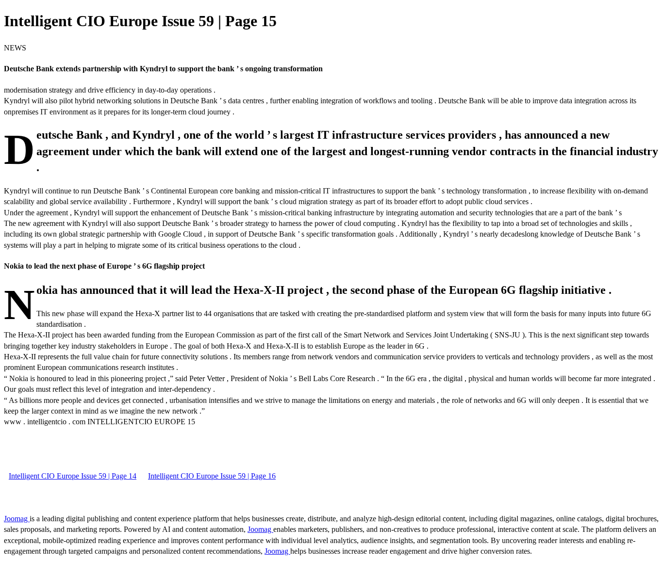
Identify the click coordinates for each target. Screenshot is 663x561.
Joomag (17, 518)
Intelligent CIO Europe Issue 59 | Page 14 (72, 476)
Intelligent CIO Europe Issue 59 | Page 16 (212, 476)
